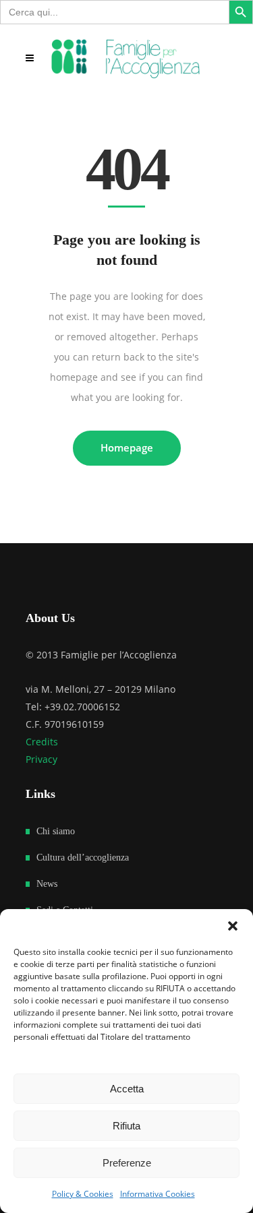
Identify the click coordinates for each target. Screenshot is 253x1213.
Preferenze (127, 1163)
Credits (42, 741)
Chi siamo (55, 831)
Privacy (41, 759)
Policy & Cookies (82, 1194)
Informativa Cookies (157, 1194)
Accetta (127, 1088)
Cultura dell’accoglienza (82, 857)
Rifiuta (126, 1125)
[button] (233, 926)
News (46, 884)
